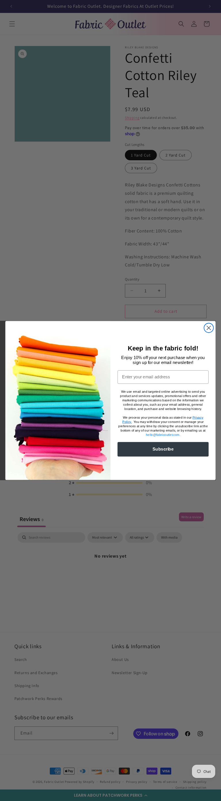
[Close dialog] (209, 328)
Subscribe (163, 449)
